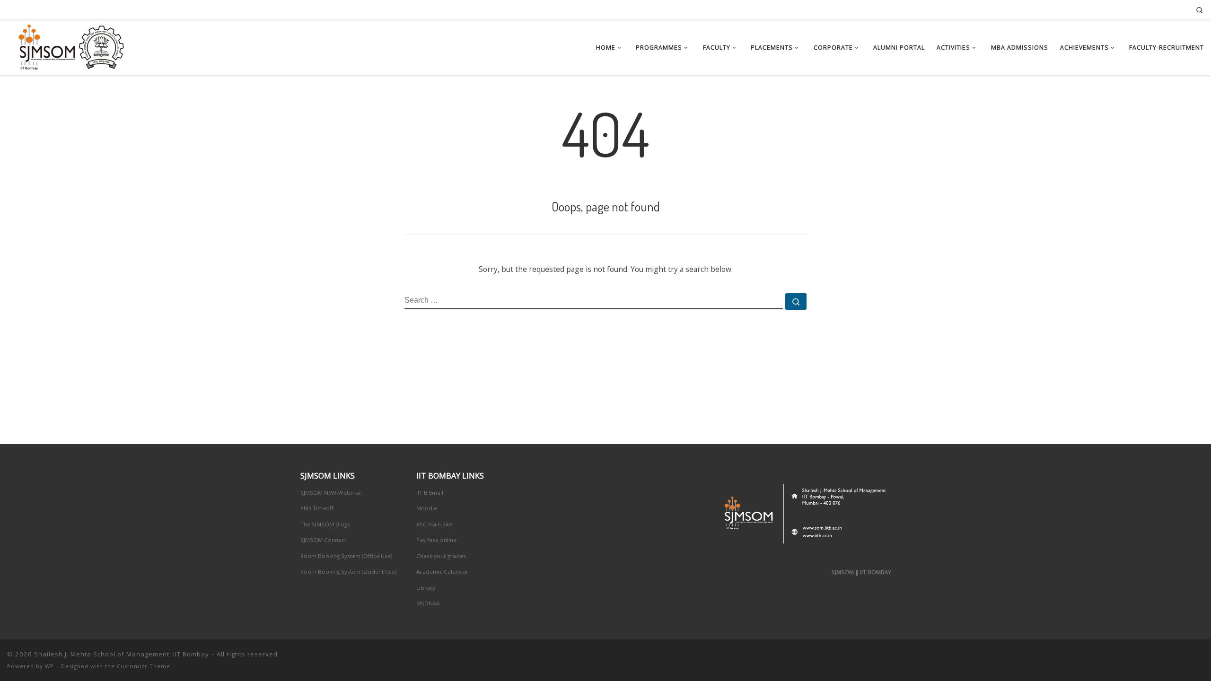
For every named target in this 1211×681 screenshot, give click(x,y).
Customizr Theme (143, 666)
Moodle (426, 508)
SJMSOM (843, 572)
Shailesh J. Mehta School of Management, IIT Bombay (121, 654)
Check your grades (441, 555)
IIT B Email (429, 492)
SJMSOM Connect (323, 539)
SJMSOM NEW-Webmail (331, 492)
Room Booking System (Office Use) (346, 555)
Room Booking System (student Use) (348, 571)
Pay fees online (436, 539)
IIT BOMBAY (875, 572)
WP (49, 666)
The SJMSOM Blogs (325, 524)
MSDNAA (427, 603)
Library (425, 587)
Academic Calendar (442, 571)
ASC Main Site (434, 524)
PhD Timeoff (316, 508)
